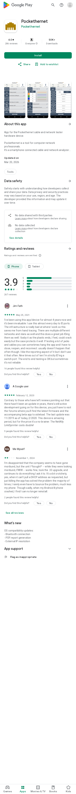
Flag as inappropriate (20, 557)
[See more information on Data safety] (69, 181)
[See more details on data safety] (16, 238)
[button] (37, 43)
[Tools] (10, 171)
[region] (38, 41)
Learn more (21, 218)
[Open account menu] (70, 5)
